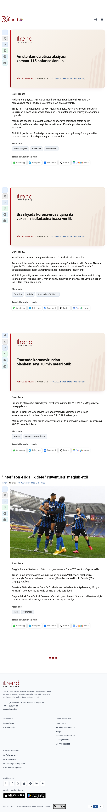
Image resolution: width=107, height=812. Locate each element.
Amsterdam (51, 149)
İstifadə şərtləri (9, 755)
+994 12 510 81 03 (10, 706)
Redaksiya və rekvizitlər (66, 727)
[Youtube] (24, 783)
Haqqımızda (61, 723)
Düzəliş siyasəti (62, 740)
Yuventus (27, 612)
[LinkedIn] (36, 783)
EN (91, 806)
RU (101, 806)
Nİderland (36, 149)
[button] (5, 32)
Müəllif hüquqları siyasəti (14, 763)
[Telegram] (30, 783)
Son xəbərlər (8, 723)
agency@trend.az (10, 709)
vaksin (30, 294)
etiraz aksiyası (20, 149)
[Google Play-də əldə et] (36, 795)
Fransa (17, 436)
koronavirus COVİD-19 (48, 294)
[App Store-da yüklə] (14, 795)
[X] (18, 783)
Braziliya (18, 294)
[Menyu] (102, 19)
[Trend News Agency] (11, 683)
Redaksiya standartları (65, 736)
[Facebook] (11, 783)
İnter (16, 612)
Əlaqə (58, 731)
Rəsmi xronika (9, 727)
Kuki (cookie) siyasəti (12, 768)
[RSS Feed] (42, 783)
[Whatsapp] (5, 783)
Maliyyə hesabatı (63, 744)
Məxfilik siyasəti (10, 759)
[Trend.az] (12, 19)
